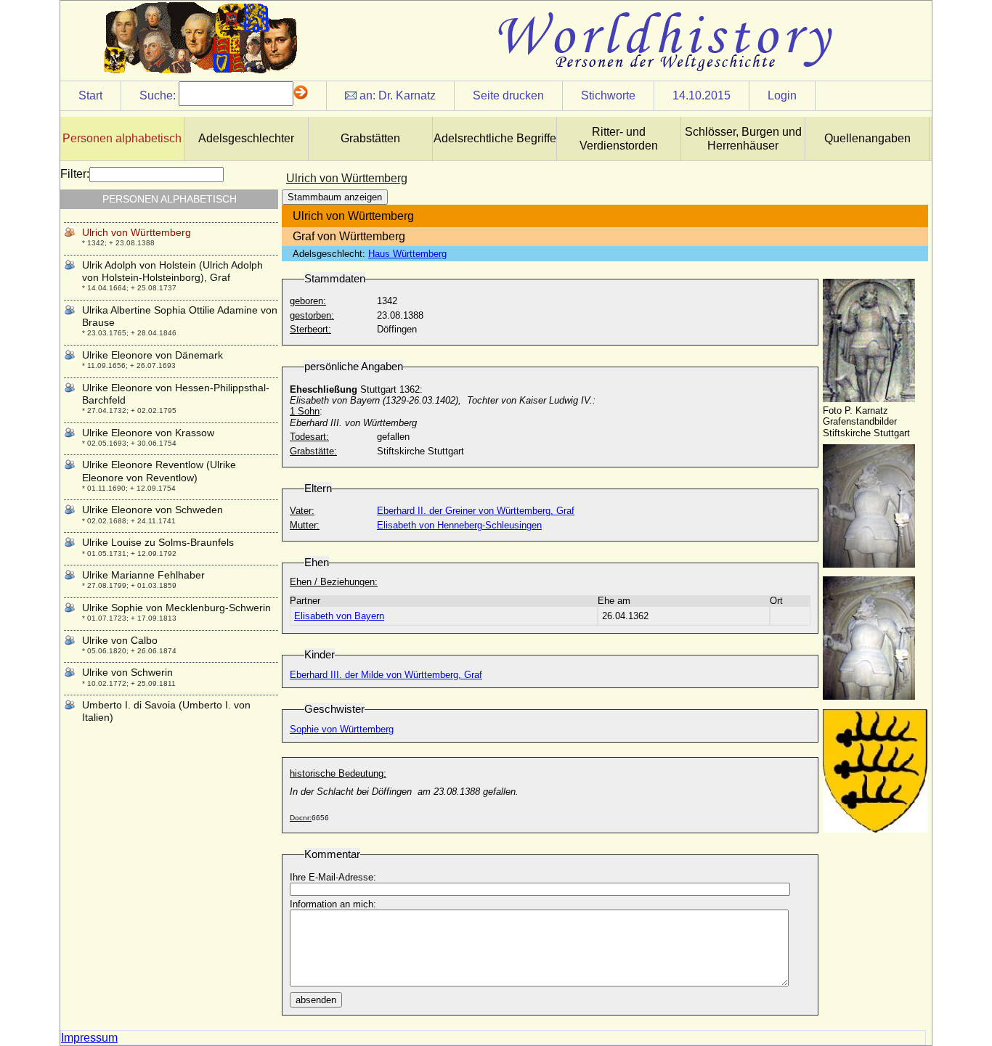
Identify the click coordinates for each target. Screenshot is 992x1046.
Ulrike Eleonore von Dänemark (152, 355)
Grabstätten (370, 138)
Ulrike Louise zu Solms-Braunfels (158, 542)
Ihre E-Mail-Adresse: (333, 877)
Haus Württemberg (407, 253)
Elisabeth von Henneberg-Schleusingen (459, 525)
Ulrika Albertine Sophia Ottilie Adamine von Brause (179, 316)
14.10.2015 (701, 95)
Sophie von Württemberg (342, 729)
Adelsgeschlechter (246, 138)
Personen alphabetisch (122, 138)
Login (782, 95)
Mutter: (305, 525)
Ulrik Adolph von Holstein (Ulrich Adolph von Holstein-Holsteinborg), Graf (172, 271)
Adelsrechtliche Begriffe (495, 138)
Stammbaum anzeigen (335, 197)
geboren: (308, 300)
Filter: (74, 174)
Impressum (89, 1037)
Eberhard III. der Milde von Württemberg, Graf (386, 674)
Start (90, 95)
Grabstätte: (313, 451)
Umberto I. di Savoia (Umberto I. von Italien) (166, 711)
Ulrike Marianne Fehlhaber (143, 575)
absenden (316, 999)
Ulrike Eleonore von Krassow (148, 432)
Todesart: (309, 436)
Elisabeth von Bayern (339, 615)
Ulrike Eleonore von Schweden (152, 509)
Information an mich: (333, 904)
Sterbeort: (310, 329)
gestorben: (312, 315)
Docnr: (301, 818)
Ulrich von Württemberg (136, 232)
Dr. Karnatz (407, 95)
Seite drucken (508, 95)
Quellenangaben (867, 138)
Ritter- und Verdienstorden (619, 139)
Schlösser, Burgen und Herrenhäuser (743, 139)
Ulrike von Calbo (120, 640)
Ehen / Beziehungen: (334, 581)
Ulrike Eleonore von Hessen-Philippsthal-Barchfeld (175, 394)
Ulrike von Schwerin (127, 672)
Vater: (302, 510)
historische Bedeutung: (338, 773)
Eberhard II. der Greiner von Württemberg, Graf (475, 510)
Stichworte (608, 95)
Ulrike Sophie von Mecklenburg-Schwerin (176, 607)
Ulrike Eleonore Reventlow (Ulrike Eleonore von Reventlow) (159, 471)
